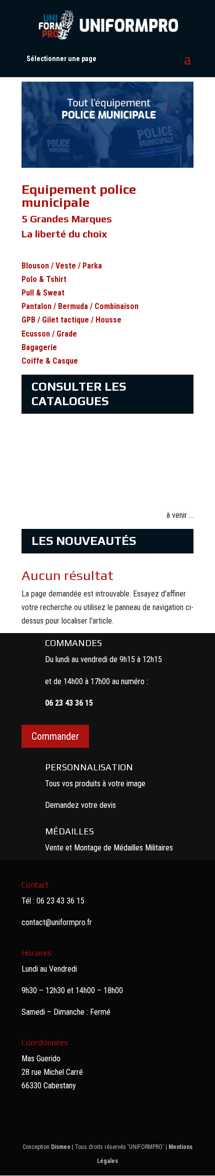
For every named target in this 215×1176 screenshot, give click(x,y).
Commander (55, 736)
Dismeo (60, 1146)
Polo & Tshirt (44, 279)
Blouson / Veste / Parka (62, 265)
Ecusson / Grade (49, 334)
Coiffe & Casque (50, 361)
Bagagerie (39, 347)
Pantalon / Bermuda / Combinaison (80, 306)
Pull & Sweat (43, 293)
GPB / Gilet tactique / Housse (72, 320)
